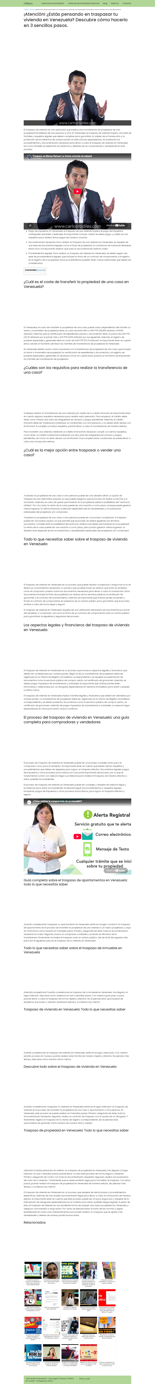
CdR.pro (28, 3)
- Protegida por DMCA (44, 1381)
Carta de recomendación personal (83, 3)
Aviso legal (53, 1378)
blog (105, 3)
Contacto (127, 3)
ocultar (41, 270)
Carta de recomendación (52, 3)
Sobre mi (115, 3)
